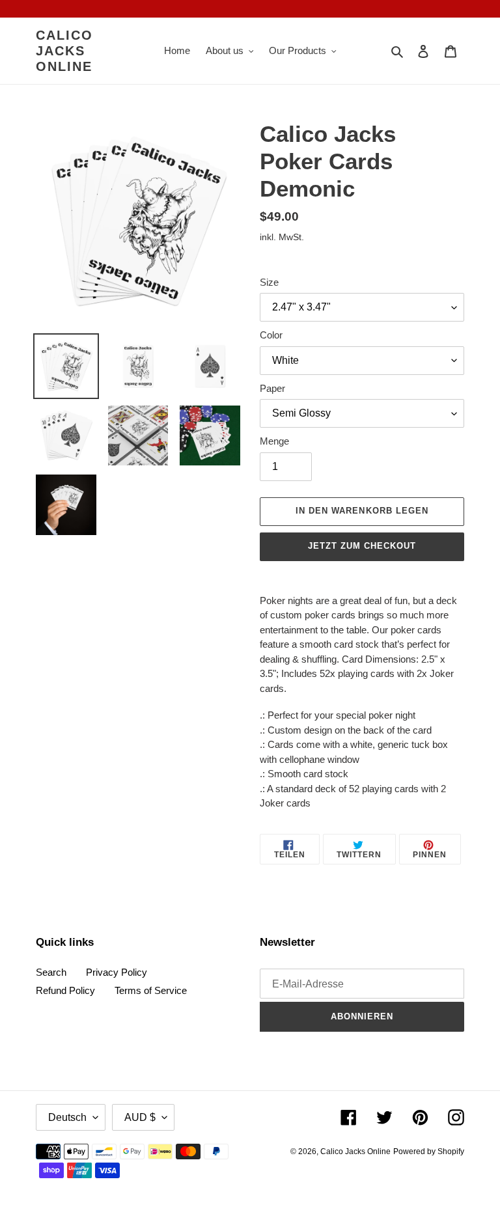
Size (269, 282)
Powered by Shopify (428, 1151)
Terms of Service (151, 990)
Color (271, 334)
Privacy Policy (116, 972)
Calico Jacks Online (64, 51)
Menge (274, 441)
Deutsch (67, 1117)
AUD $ (140, 1117)
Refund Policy (65, 990)
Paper (272, 388)
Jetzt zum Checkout (362, 546)
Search (51, 972)
